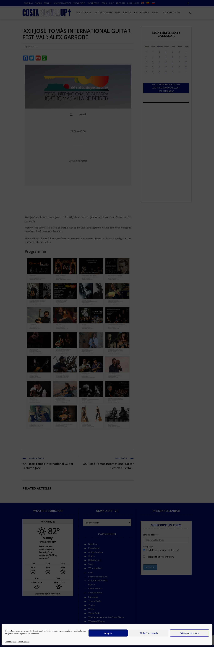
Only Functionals (149, 633)
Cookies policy (11, 641)
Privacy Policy (24, 641)
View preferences (189, 633)
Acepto (108, 633)
